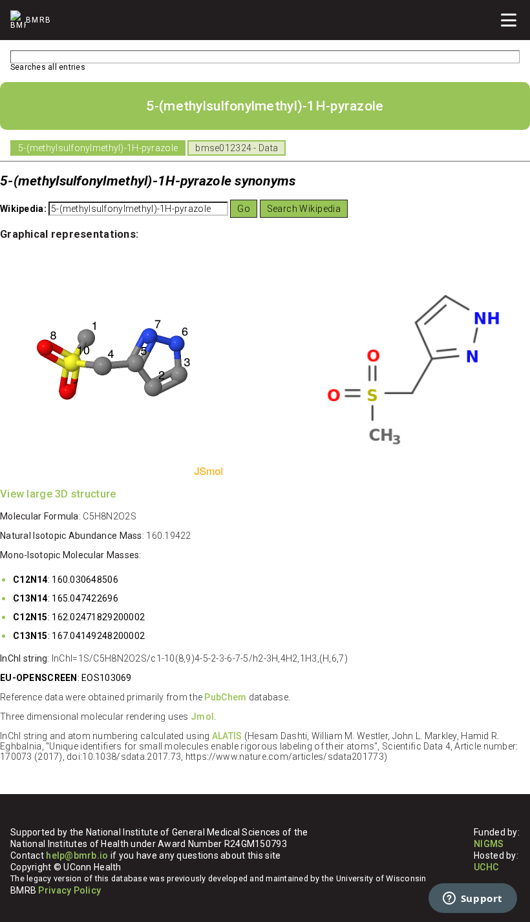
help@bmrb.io (77, 855)
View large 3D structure (58, 494)
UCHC (486, 867)
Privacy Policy (69, 890)
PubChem (225, 697)
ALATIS (227, 736)
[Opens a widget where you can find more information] (472, 899)
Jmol (202, 716)
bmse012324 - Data (236, 148)
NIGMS (489, 844)
